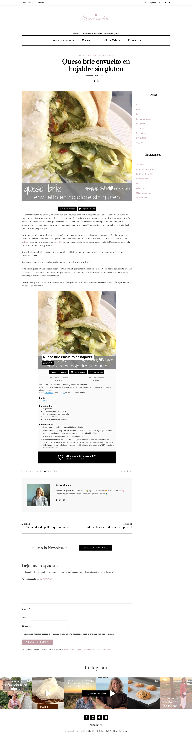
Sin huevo (140, 128)
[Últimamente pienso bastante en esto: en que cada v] (16, 693)
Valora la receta (29, 579)
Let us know (71, 459)
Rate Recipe (97, 372)
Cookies (113, 731)
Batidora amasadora (145, 169)
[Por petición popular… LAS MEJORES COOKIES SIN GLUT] (144, 693)
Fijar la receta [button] (79, 372)
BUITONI (58, 242)
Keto (138, 104)
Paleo (138, 114)
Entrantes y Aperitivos (95, 55)
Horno (45, 401)
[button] (44, 363)
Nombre (26, 609)
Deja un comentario (33, 471)
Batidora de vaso (144, 178)
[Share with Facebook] (94, 81)
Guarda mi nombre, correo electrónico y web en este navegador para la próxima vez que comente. (69, 634)
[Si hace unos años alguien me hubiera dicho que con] (176, 693)
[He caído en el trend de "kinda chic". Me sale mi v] (80, 693)
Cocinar (86, 40)
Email (25, 617)
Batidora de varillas (145, 174)
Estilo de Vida (109, 40)
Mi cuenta (96, 725)
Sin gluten (49, 393)
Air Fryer (140, 164)
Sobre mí (40, 3)
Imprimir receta (88, 209)
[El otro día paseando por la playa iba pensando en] (112, 693)
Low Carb (140, 109)
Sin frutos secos (143, 119)
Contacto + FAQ (27, 3)
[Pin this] (97, 81)
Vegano (139, 142)
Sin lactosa (141, 138)
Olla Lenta (141, 188)
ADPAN (25, 242)
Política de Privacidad (99, 731)
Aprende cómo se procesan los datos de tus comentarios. (88, 649)
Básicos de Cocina (61, 40)
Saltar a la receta (68, 209)
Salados (111, 55)
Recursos (133, 40)
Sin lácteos (141, 133)
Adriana (103, 76)
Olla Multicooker (144, 193)
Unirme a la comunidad (95, 548)
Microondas (141, 197)
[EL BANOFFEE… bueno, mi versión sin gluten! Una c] (48, 693)
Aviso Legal (122, 731)
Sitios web (26, 626)
